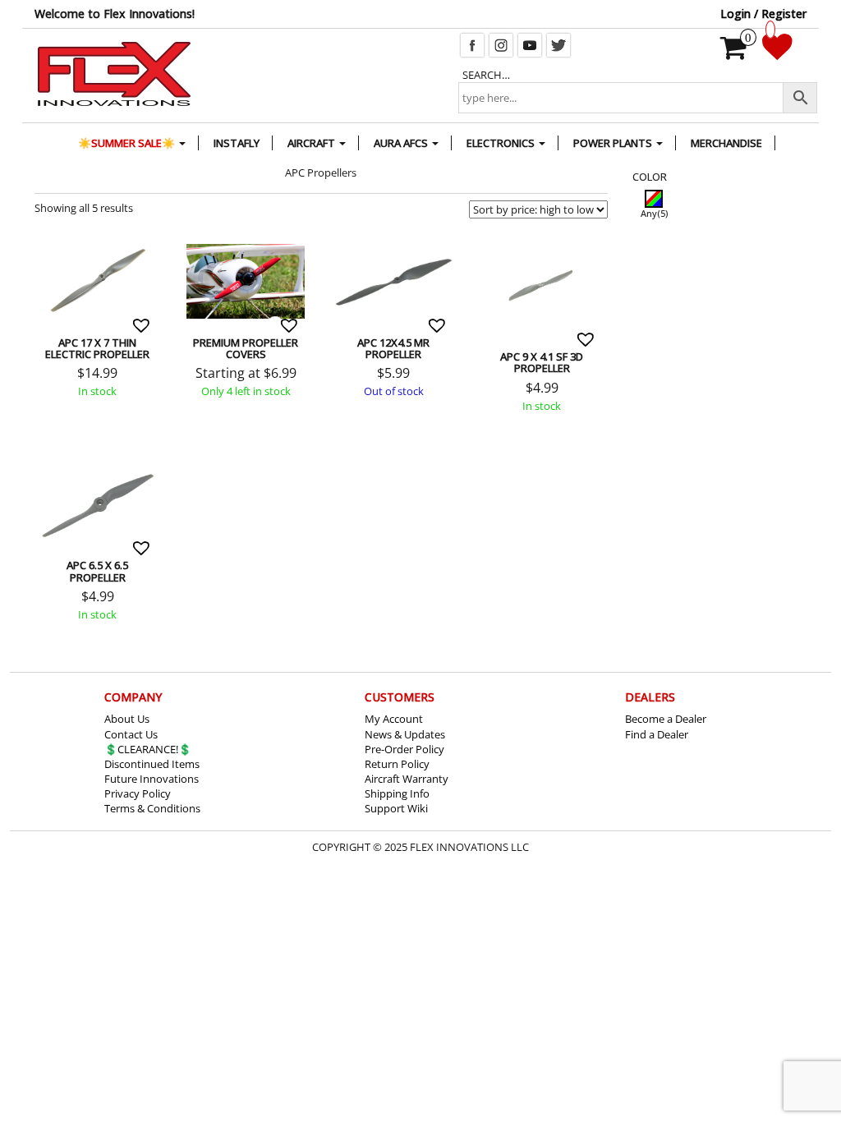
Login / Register (763, 13)
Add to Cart (59, 242)
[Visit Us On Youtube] (529, 43)
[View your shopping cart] (733, 53)
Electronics (501, 143)
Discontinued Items (152, 763)
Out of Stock (355, 242)
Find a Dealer (656, 734)
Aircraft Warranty (406, 778)
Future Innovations (151, 778)
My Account (394, 718)
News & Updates (405, 734)
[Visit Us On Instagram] (500, 43)
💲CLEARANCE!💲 (147, 749)
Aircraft (312, 143)
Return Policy (397, 763)
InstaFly (237, 143)
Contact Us (131, 734)
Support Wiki (396, 808)
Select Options (206, 242)
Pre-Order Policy (404, 749)
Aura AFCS (402, 143)
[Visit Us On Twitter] (558, 43)
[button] (143, 325)
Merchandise (726, 143)
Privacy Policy (137, 793)
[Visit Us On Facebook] (471, 43)
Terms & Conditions (152, 808)
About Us (126, 718)
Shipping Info (397, 793)
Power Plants (614, 143)
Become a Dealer (665, 718)
